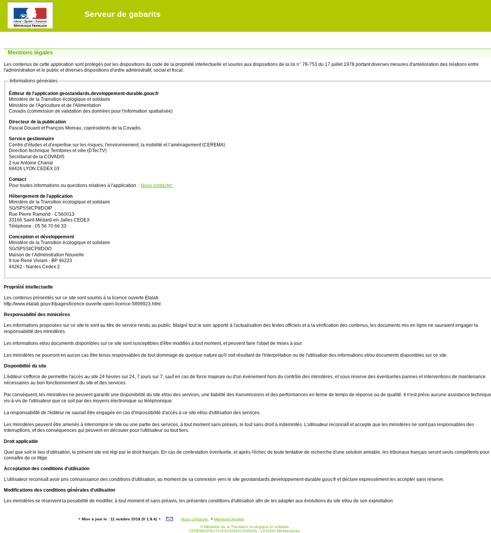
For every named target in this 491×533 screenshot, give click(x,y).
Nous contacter (157, 185)
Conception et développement (41, 236)
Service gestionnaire (31, 138)
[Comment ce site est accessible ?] (12, 4)
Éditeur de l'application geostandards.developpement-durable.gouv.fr (84, 93)
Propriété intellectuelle (28, 287)
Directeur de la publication (37, 122)
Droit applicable (21, 441)
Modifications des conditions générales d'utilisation (59, 490)
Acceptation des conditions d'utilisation (46, 468)
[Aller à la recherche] (41, 4)
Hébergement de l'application (40, 196)
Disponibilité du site (25, 366)
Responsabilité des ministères (37, 314)
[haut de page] (6, 4)
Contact (17, 179)
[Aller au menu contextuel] (34, 4)
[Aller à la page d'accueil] (26, 4)
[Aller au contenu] (19, 4)
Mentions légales (229, 519)
